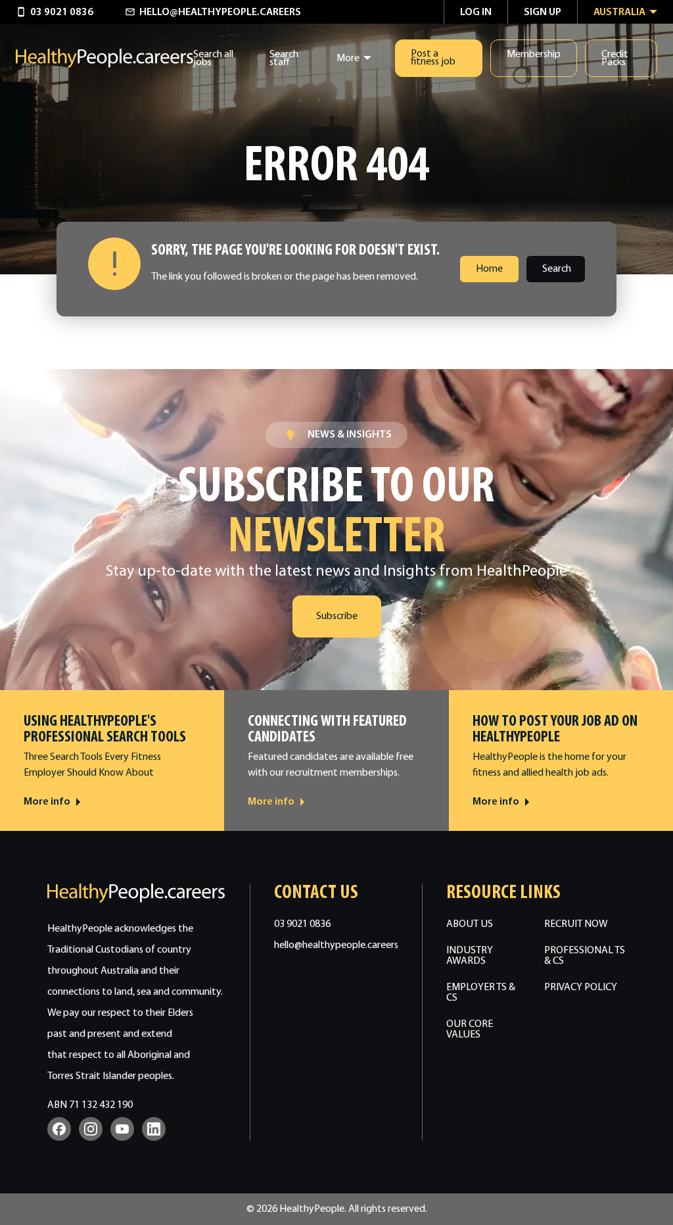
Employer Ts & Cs (480, 992)
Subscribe (337, 616)
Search (556, 269)
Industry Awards (469, 955)
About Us (469, 924)
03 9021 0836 (302, 924)
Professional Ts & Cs (584, 955)
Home (489, 269)
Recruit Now (576, 924)
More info (47, 802)
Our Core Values (469, 1029)
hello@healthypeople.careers (336, 945)
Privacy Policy (580, 987)
